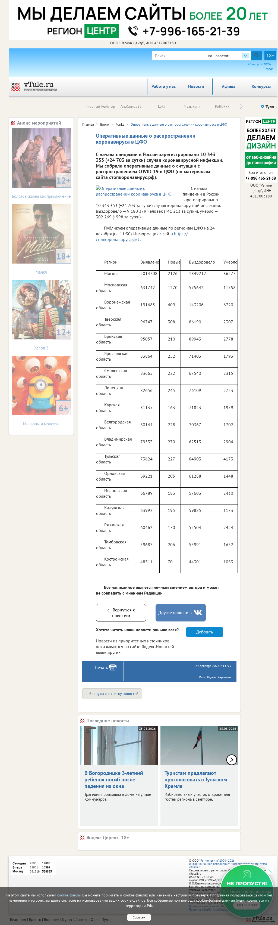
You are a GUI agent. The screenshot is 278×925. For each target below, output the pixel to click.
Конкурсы (261, 86)
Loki (161, 106)
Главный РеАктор (100, 106)
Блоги (104, 124)
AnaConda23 (131, 106)
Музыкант (192, 106)
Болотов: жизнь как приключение (41, 187)
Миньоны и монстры (45, 414)
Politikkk (222, 106)
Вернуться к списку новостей (113, 693)
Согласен (139, 917)
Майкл (53, 262)
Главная (88, 124)
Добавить (204, 632)
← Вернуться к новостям (121, 612)
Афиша (228, 86)
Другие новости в (175, 612)
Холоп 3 (52, 338)
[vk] (198, 612)
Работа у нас (163, 86)
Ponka (119, 124)
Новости (196, 86)
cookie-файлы (69, 895)
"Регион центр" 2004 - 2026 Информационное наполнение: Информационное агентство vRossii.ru (228, 864)
